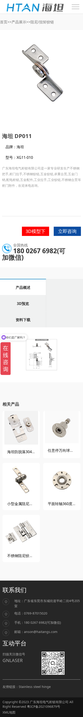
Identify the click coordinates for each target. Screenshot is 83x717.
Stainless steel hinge (35, 686)
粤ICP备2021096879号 (43, 706)
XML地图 (9, 712)
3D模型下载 (35, 232)
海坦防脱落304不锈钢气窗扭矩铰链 (36, 451)
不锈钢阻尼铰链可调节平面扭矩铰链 (36, 555)
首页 (3, 21)
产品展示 (19, 21)
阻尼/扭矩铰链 (42, 21)
